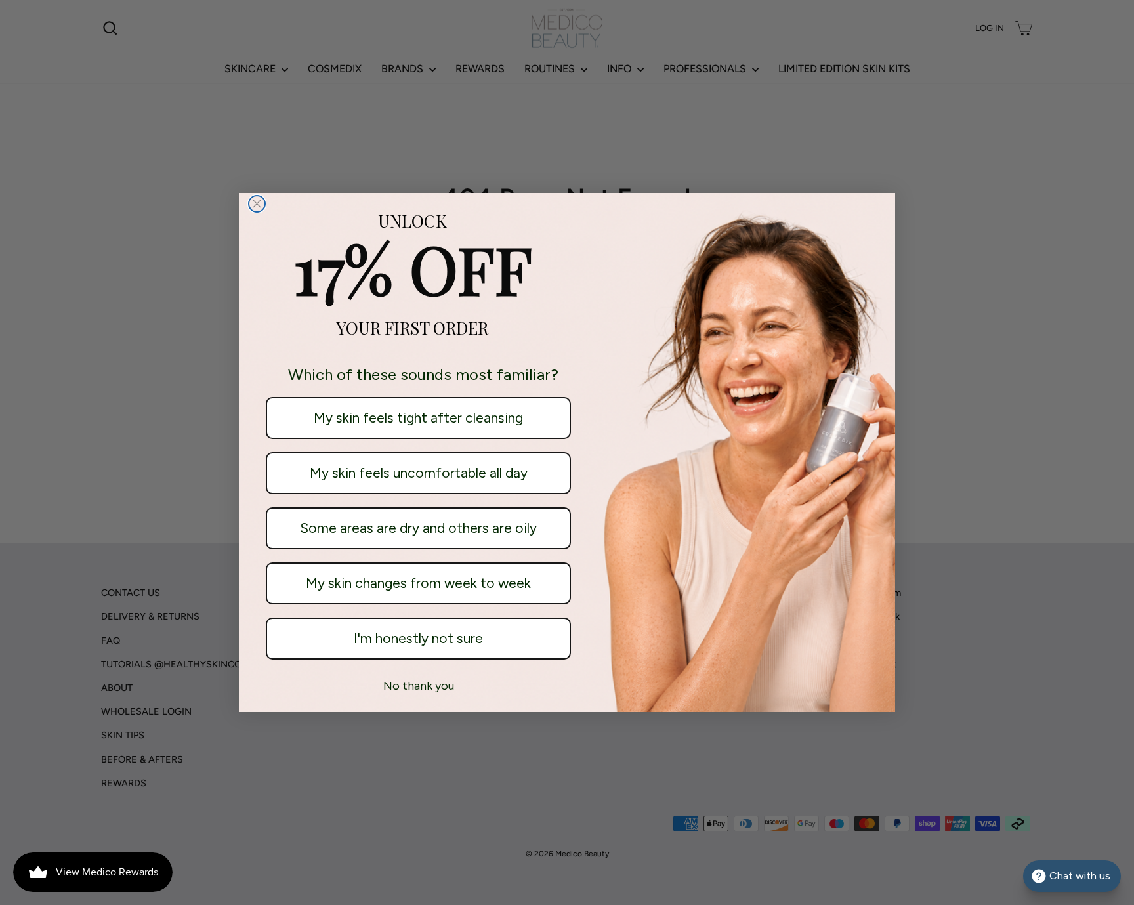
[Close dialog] (257, 204)
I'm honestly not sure (418, 638)
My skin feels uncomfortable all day (419, 473)
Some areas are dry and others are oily (418, 528)
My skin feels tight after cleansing (418, 418)
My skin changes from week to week (418, 583)
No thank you (418, 686)
